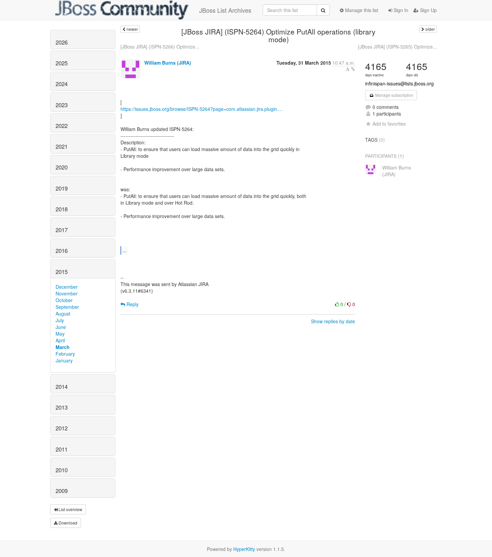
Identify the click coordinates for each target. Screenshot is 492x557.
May (60, 333)
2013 (62, 407)
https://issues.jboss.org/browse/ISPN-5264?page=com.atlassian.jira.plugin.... (201, 109)
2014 (62, 386)
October (64, 300)
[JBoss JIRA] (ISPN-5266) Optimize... (159, 46)
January (64, 360)
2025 (62, 63)
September (67, 306)
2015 (62, 272)
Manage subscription (393, 95)
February (65, 353)
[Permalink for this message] (353, 69)
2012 (62, 428)
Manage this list (361, 10)
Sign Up (428, 10)
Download (67, 523)
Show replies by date (333, 321)
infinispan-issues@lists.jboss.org (399, 83)
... (124, 250)
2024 (62, 84)
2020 (62, 167)
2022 (62, 126)
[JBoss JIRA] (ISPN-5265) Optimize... (397, 46)
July (60, 320)
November (67, 293)
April (60, 340)
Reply (132, 304)
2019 (62, 188)
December (67, 286)
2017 (62, 230)
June (61, 327)
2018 (62, 209)
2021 (62, 146)
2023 (62, 105)
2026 (62, 42)
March (63, 347)
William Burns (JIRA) (167, 62)
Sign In (400, 10)
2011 (62, 449)
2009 (62, 491)
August (63, 313)
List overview (70, 509)
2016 (62, 251)
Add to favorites (389, 123)
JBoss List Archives (225, 10)
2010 (62, 470)
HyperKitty (244, 549)
